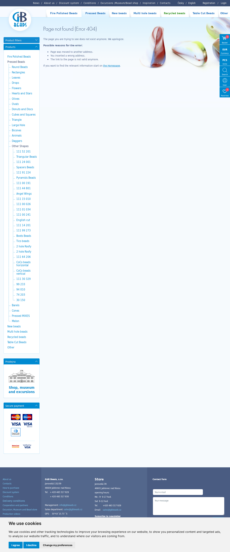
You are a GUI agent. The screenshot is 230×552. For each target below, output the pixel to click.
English (192, 3)
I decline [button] (31, 545)
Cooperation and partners (15, 505)
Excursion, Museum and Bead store (20, 509)
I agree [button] (16, 545)
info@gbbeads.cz (67, 505)
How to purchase (11, 487)
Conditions (8, 496)
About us (7, 479)
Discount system (11, 492)
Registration (209, 3)
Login (223, 3)
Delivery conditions (14, 501)
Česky (181, 3)
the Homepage (111, 65)
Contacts (7, 483)
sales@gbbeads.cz (73, 509)
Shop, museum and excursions (22, 389)
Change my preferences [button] (57, 545)
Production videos (11, 513)
